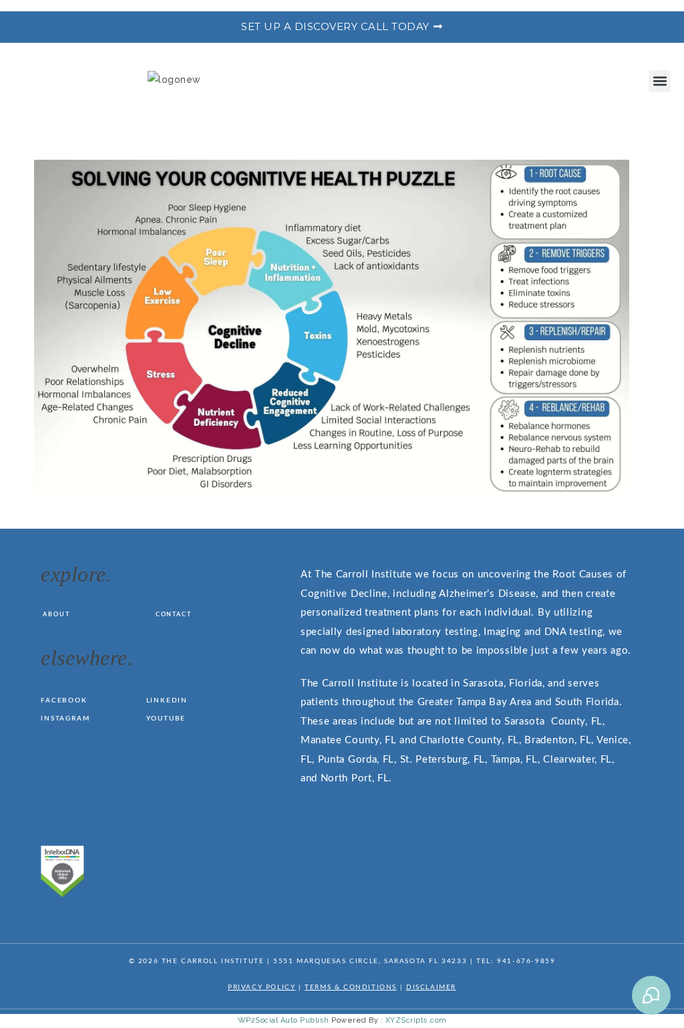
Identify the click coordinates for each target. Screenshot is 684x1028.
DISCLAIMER (431, 987)
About (56, 615)
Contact (174, 615)
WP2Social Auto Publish (283, 1020)
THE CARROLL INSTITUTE (213, 961)
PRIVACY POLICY (261, 987)
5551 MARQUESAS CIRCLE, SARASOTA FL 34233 (370, 961)
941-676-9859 (526, 961)
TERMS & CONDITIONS (351, 987)
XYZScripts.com (416, 1020)
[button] (660, 81)
